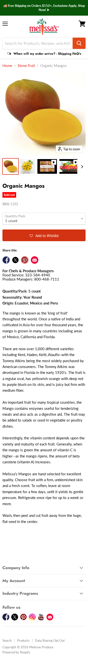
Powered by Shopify (16, 652)
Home (7, 66)
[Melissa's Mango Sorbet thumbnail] (69, 166)
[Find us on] (34, 260)
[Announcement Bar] (44, 7)
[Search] (79, 43)
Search (7, 640)
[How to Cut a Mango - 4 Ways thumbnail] (47, 166)
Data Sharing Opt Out (50, 640)
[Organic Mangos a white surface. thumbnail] (10, 166)
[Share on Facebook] (6, 260)
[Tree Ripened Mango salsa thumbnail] (27, 166)
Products (23, 640)
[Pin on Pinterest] (24, 260)
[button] (44, 235)
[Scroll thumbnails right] (81, 167)
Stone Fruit (26, 66)
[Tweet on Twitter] (15, 260)
